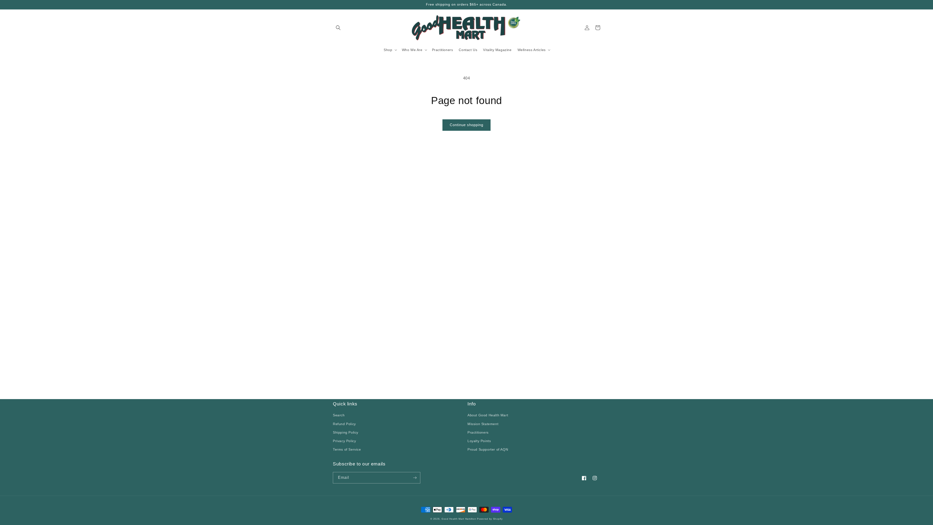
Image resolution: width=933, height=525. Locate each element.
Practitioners (478, 432)
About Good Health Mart (487, 415)
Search (339, 415)
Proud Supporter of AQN (487, 449)
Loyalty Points (479, 441)
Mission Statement (482, 424)
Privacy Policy (344, 441)
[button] (338, 27)
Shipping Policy (345, 432)
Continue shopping (466, 125)
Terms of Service (347, 449)
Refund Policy (344, 424)
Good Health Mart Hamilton (459, 518)
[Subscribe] (414, 477)
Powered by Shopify (490, 518)
